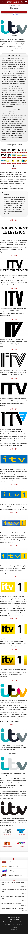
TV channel (9, 15)
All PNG (7, 12)
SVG (21, 12)
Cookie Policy (20, 924)
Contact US (14, 929)
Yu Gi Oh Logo (12, 862)
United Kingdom (17, 15)
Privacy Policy (12, 924)
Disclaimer (14, 927)
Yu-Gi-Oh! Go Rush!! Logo (15, 875)
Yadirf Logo (11, 870)
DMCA (6, 924)
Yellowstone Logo (13, 866)
